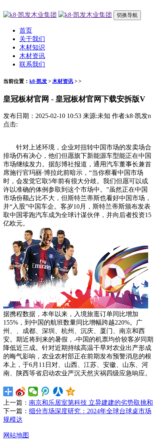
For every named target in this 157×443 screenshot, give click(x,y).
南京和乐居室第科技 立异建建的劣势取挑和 (91, 402)
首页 (25, 30)
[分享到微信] (33, 391)
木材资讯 (32, 55)
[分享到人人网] (58, 391)
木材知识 (32, 47)
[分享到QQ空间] (71, 391)
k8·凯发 (38, 81)
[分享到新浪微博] (21, 391)
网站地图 (16, 435)
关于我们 (32, 38)
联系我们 (32, 64)
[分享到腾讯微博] (46, 391)
